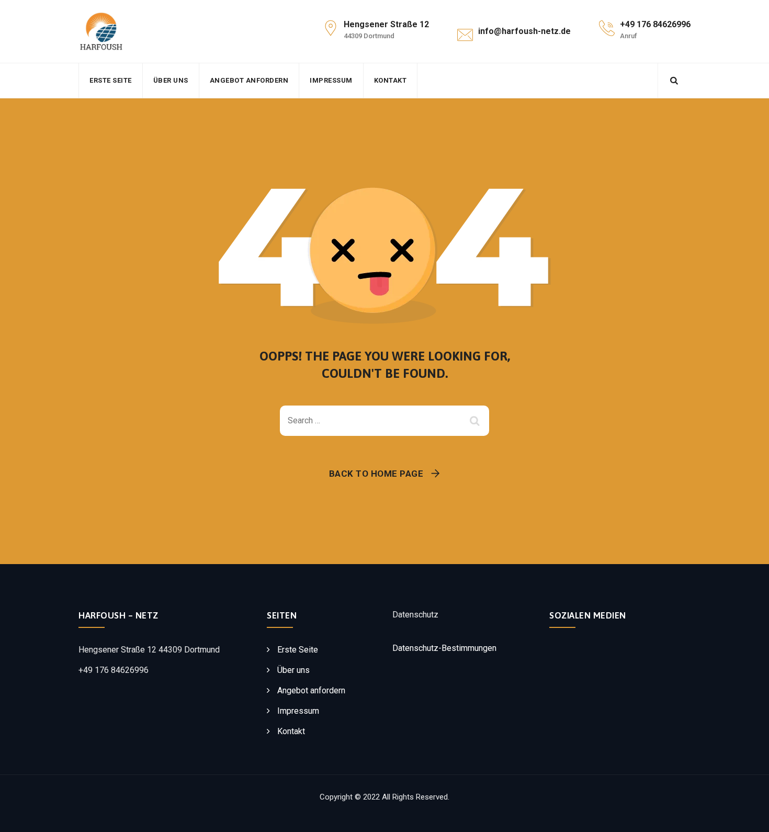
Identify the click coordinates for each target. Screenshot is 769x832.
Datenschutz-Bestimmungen (444, 648)
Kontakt (390, 80)
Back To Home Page (376, 473)
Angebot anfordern (249, 80)
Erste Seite (110, 80)
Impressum (331, 80)
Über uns (170, 80)
